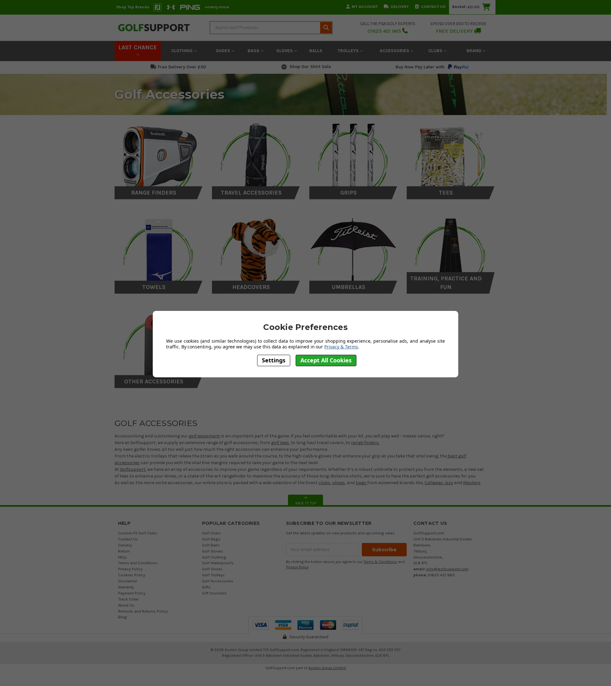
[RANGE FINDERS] (158, 156)
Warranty (126, 587)
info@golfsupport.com (447, 568)
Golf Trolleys (213, 575)
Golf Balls (211, 545)
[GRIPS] (353, 156)
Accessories (395, 50)
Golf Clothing (214, 557)
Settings (273, 360)
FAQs (122, 557)
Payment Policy (131, 593)
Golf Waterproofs (218, 562)
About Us (126, 605)
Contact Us (433, 6)
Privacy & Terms (341, 347)
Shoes (223, 50)
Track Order (128, 599)
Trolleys (349, 50)
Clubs (436, 50)
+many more (217, 6)
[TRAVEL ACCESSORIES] (256, 156)
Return (124, 551)
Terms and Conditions (138, 562)
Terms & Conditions (380, 562)
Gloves (285, 50)
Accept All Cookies (326, 360)
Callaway (434, 482)
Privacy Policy (130, 568)
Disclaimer (127, 581)
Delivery (400, 6)
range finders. (365, 442)
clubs (324, 482)
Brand (474, 50)
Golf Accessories (217, 581)
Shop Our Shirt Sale (310, 66)
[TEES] (450, 156)
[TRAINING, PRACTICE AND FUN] (450, 251)
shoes (338, 482)
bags (361, 482)
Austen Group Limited (327, 668)
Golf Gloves (212, 551)
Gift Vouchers (214, 593)
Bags (254, 50)
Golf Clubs (211, 533)
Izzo (448, 482)
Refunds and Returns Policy (143, 611)
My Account (365, 6)
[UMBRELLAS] (353, 251)
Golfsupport (132, 469)
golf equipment (204, 436)
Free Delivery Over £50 (182, 67)
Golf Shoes (212, 568)
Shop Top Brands (132, 6)
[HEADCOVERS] (256, 251)
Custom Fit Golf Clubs (137, 533)
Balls (315, 50)
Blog (122, 616)
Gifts (206, 587)
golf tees (280, 442)
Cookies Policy (131, 575)
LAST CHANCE (137, 47)
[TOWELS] (158, 251)
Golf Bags (211, 539)
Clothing (182, 50)
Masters (472, 482)
